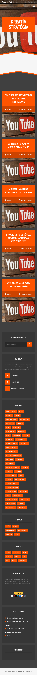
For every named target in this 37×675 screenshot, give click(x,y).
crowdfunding (24, 419)
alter (8, 553)
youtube (8, 479)
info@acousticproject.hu (18, 389)
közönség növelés (11, 451)
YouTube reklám (11, 491)
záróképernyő (10, 503)
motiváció (19, 459)
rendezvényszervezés (12, 467)
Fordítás (20, 423)
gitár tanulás (10, 431)
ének (17, 534)
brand (21, 411)
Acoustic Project (8, 2)
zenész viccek (25, 499)
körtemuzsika (10, 530)
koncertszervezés (11, 443)
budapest (9, 415)
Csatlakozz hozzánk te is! (15, 618)
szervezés (9, 471)
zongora (9, 534)
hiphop (17, 557)
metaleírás (9, 459)
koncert (26, 435)
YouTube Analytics (11, 483)
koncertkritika (20, 439)
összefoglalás (10, 507)
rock (13, 561)
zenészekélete (17, 495)
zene (7, 495)
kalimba (15, 526)
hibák (8, 435)
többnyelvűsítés (11, 475)
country (8, 557)
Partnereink (11, 636)
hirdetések (17, 435)
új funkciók (22, 507)
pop (7, 561)
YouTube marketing (12, 487)
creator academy (11, 419)
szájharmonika (22, 530)
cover (17, 415)
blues (25, 553)
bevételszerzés (10, 411)
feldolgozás (10, 423)
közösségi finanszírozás (13, 455)
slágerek (25, 467)
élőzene (21, 503)
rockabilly (22, 561)
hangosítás (21, 431)
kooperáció (24, 443)
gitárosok (16, 427)
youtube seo (23, 491)
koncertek (9, 439)
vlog (21, 475)
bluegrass (16, 553)
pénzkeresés (9, 463)
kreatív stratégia (11, 447)
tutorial (18, 471)
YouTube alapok (19, 479)
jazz (24, 557)
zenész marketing (11, 499)
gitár (7, 427)
